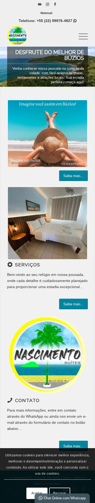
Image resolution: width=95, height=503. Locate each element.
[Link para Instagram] (47, 4)
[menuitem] (46, 13)
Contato (27, 400)
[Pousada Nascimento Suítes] (39, 35)
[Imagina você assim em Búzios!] (47, 133)
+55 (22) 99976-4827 (57, 21)
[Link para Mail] (40, 4)
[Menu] (80, 35)
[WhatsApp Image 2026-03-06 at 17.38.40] (47, 223)
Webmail (46, 13)
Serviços (27, 264)
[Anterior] (4, 67)
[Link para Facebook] (55, 4)
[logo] (47, 355)
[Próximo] (90, 67)
